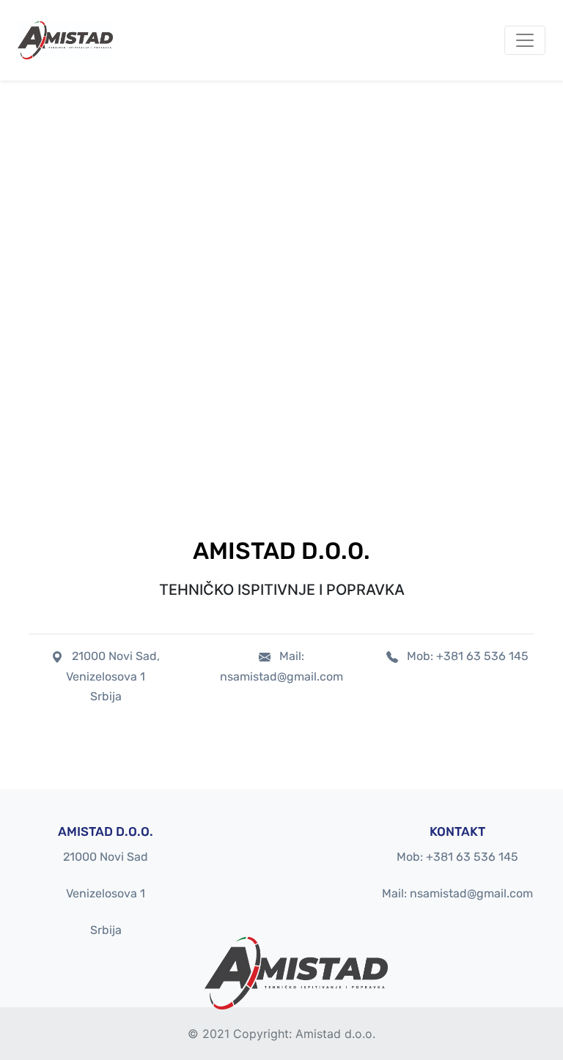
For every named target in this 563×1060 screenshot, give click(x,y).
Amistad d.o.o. (335, 1033)
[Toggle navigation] (524, 40)
